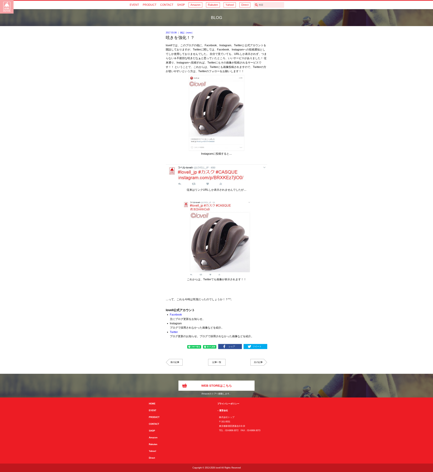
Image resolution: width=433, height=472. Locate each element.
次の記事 (258, 362)
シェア (232, 346)
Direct (244, 4)
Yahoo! (229, 4)
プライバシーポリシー (228, 403)
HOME (152, 403)
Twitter (174, 332)
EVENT (134, 4)
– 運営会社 (222, 410)
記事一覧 (216, 362)
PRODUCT (149, 4)
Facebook (176, 314)
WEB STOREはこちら (216, 385)
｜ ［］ (180, 32)
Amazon (195, 4)
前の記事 (174, 362)
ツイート (257, 346)
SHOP (181, 4)
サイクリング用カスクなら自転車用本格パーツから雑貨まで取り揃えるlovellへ (7, 7)
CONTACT (166, 4)
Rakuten (213, 4)
